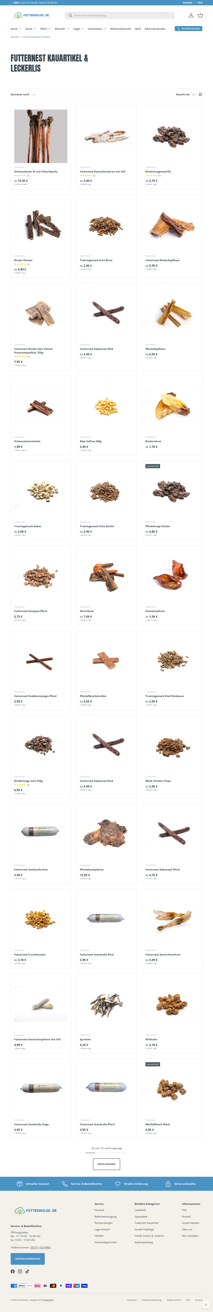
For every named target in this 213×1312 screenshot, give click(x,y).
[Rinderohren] (172, 406)
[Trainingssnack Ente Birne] (106, 225)
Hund (14, 28)
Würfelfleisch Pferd (157, 1124)
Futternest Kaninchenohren (163, 954)
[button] (200, 15)
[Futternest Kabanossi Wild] (106, 313)
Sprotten (85, 1039)
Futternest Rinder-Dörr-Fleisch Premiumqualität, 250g (33, 350)
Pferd (43, 28)
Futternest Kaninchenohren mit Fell (102, 171)
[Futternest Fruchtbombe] (41, 919)
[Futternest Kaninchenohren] (172, 919)
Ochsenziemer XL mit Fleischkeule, (36, 171)
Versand (99, 1210)
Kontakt (187, 2)
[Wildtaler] (172, 1004)
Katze (28, 28)
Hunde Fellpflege (144, 1229)
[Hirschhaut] (106, 576)
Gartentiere (95, 28)
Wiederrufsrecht (174, 1300)
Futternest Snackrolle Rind (97, 954)
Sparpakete (141, 1216)
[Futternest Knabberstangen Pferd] (41, 660)
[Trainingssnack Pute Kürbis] (106, 491)
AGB (188, 1300)
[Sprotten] (106, 1004)
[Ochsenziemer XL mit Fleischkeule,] (41, 136)
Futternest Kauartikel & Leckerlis (36, 37)
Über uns (187, 1229)
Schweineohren (155, 611)
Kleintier (60, 28)
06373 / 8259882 (40, 1247)
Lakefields (140, 1210)
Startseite (15, 37)
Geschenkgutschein (106, 1242)
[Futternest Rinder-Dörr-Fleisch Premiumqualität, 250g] (41, 313)
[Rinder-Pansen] (41, 225)
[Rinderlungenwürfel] (172, 136)
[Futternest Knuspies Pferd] (41, 576)
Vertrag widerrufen (27, 1258)
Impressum (132, 1300)
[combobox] (120, 15)
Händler (99, 1235)
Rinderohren (153, 441)
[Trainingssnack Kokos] (41, 491)
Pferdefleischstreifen (93, 696)
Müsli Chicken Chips (158, 780)
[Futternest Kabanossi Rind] (106, 745)
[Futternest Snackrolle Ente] (41, 834)
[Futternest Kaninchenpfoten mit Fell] (41, 1004)
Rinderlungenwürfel (158, 171)
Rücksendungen (104, 1222)
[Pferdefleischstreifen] (106, 660)
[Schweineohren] (172, 576)
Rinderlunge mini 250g (28, 780)
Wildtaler (151, 1039)
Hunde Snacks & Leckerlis (149, 1235)
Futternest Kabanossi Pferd (162, 869)
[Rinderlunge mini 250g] (41, 745)
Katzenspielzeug (144, 1242)
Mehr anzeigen (106, 1164)
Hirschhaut (87, 611)
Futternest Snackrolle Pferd (97, 1124)
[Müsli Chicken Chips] (172, 745)
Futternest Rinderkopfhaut (162, 260)
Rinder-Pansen (23, 260)
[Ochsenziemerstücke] (41, 406)
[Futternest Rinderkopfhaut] (172, 225)
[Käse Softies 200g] (106, 406)
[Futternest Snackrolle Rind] (106, 919)
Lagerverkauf (102, 1229)
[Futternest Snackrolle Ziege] (41, 1089)
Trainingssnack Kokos (27, 526)
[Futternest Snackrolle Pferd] (106, 1089)
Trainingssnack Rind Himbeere (164, 696)
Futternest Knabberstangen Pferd (35, 696)
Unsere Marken (190, 1222)
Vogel (76, 28)
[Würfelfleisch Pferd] (172, 1089)
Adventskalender (155, 28)
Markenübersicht (120, 28)
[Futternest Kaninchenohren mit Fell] (106, 136)
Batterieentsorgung (105, 1216)
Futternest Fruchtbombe (29, 954)
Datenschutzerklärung (151, 1300)
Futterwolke (22, 1300)
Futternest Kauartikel (146, 1222)
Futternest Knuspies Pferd (30, 611)
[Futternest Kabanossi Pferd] (172, 834)
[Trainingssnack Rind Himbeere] (172, 660)
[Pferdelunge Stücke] (172, 491)
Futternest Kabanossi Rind (96, 780)
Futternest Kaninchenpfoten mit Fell (37, 1039)
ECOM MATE (48, 1300)
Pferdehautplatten (92, 869)
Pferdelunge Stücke (157, 526)
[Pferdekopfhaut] (172, 313)
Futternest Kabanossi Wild (96, 349)
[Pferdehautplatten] (106, 834)
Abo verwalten (190, 1235)
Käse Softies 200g (90, 441)
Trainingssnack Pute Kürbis (97, 526)
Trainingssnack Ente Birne (96, 260)
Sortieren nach (20, 94)
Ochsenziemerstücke (27, 441)
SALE (138, 28)
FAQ (200, 2)
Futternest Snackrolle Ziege (31, 1124)
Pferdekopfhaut (155, 349)
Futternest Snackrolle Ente (31, 869)
